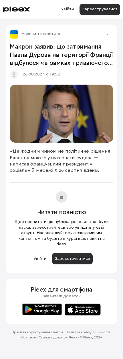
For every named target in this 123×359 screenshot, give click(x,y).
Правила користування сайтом (37, 332)
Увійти (67, 9)
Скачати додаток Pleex (58, 337)
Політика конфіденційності (88, 332)
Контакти (28, 337)
